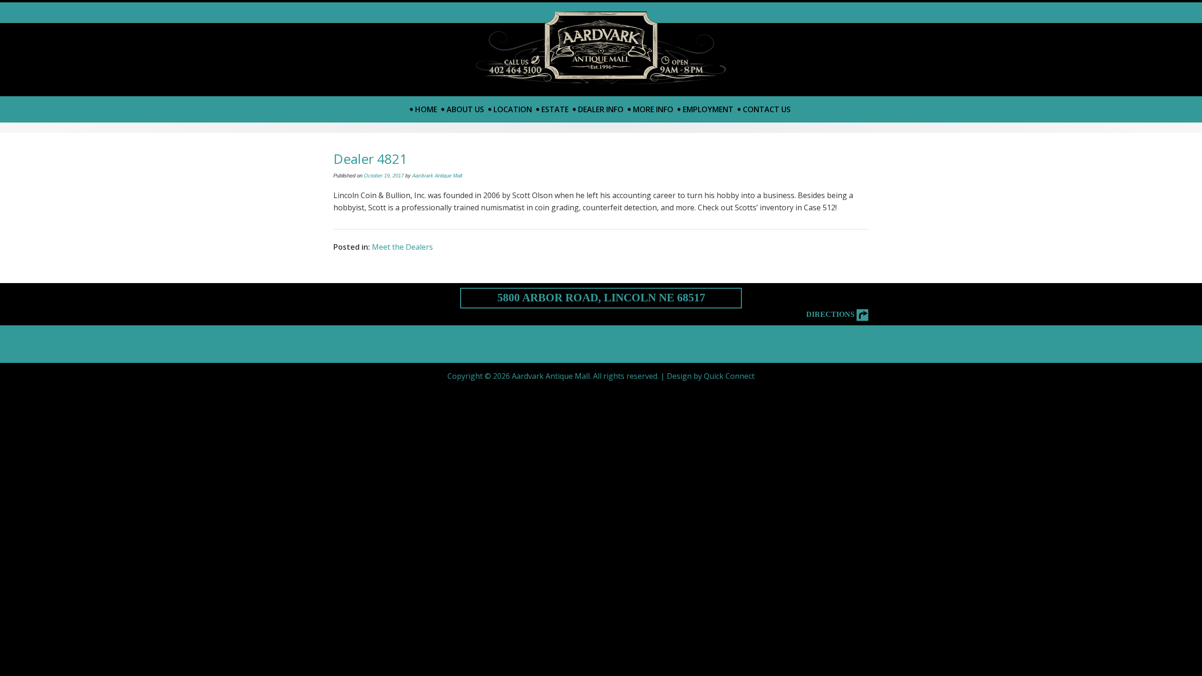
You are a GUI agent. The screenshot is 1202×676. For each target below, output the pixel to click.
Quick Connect (729, 376)
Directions (831, 314)
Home (426, 109)
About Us (465, 109)
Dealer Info (601, 109)
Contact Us (767, 109)
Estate (555, 109)
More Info (653, 109)
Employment (708, 109)
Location (512, 109)
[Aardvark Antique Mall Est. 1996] (601, 48)
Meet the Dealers (402, 247)
